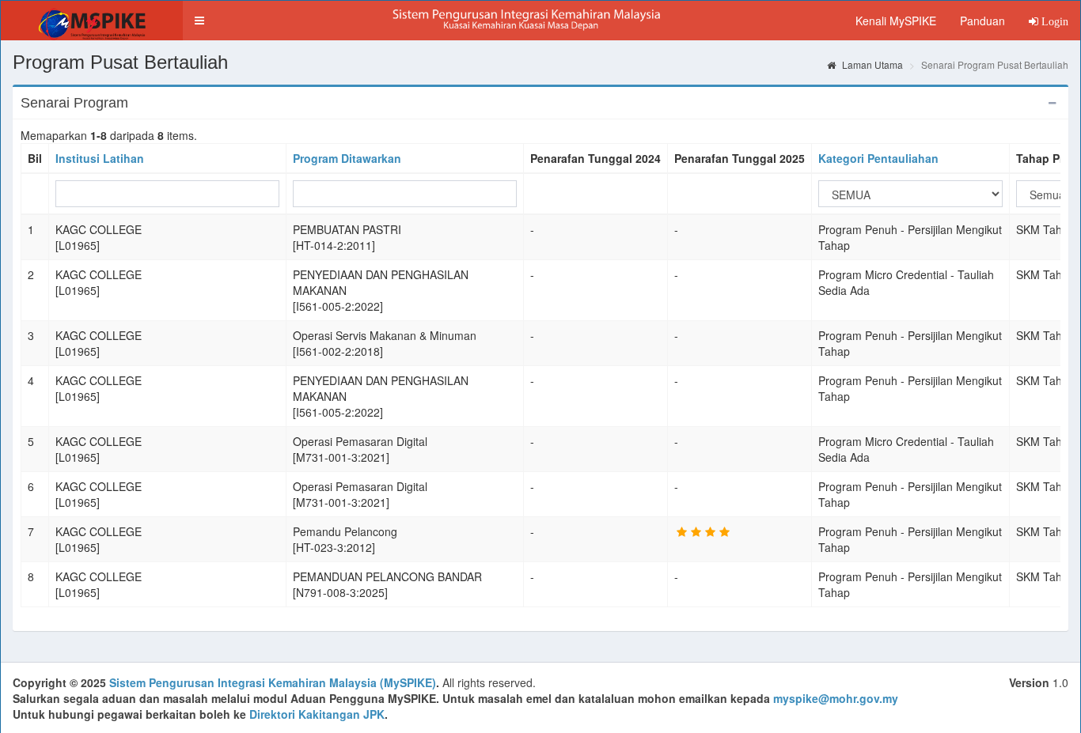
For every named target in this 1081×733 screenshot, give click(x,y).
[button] (199, 20)
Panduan (982, 20)
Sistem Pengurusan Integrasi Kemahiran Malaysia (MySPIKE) (272, 682)
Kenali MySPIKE (895, 20)
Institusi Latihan (99, 158)
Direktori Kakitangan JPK (317, 714)
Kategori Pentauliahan (878, 158)
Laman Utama (871, 64)
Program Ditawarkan (347, 158)
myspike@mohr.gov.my (835, 698)
